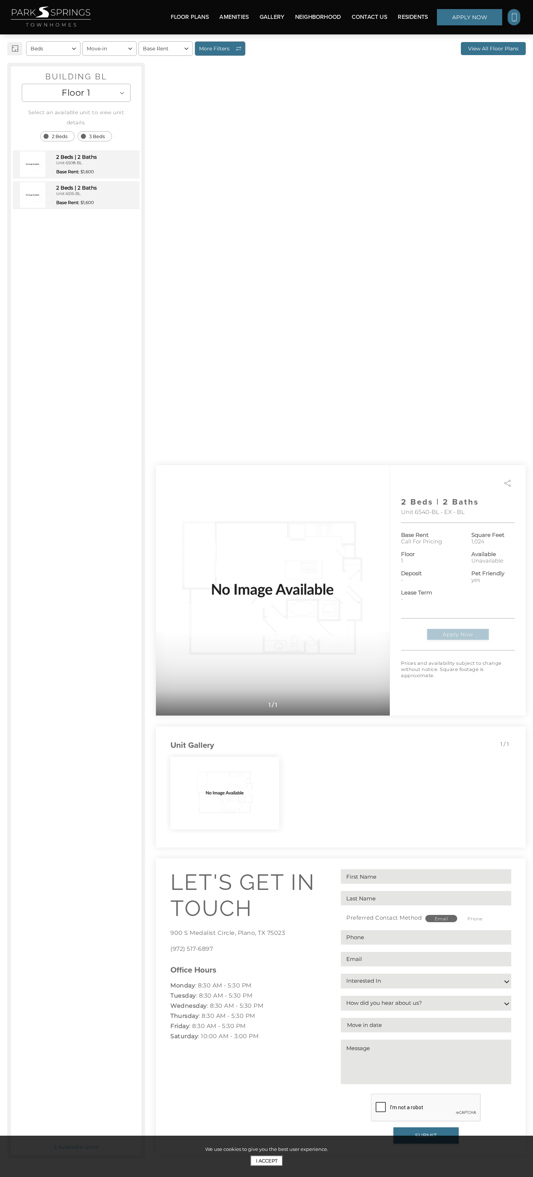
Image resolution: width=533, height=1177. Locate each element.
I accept (266, 1161)
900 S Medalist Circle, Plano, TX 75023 (227, 932)
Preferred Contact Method (384, 917)
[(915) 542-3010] (514, 17)
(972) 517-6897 (191, 948)
